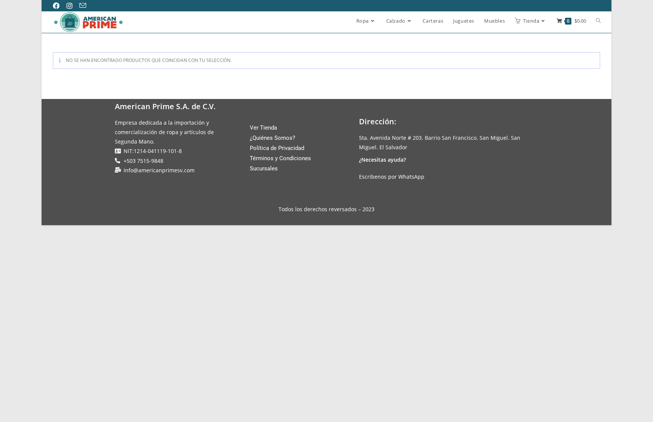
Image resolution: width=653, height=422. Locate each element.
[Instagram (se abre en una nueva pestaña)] (72, 5)
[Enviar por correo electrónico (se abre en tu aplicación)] (85, 5)
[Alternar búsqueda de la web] (598, 21)
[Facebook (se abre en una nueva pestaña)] (59, 5)
